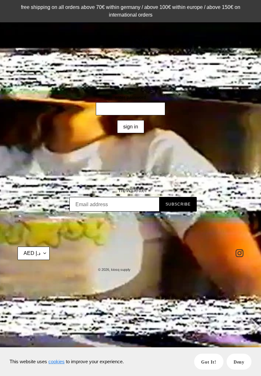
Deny (239, 362)
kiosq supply (120, 269)
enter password (130, 97)
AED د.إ (32, 253)
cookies (56, 361)
